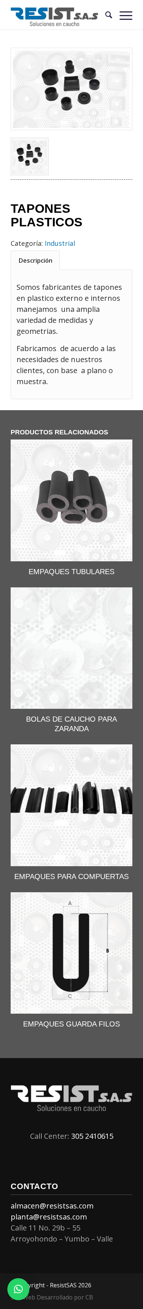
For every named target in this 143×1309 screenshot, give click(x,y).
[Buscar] (105, 14)
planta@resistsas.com (49, 1217)
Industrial (60, 243)
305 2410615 (92, 1136)
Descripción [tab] (35, 260)
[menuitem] (105, 14)
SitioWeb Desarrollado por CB (52, 1297)
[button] (18, 1289)
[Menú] (122, 14)
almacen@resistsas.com (52, 1206)
